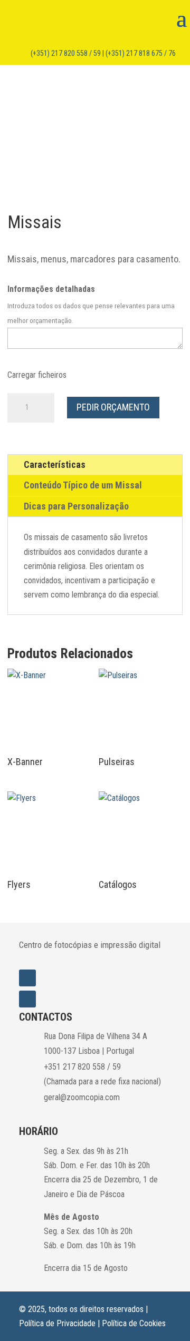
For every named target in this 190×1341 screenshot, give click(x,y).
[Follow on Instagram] (27, 978)
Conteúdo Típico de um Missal (83, 485)
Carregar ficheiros (36, 375)
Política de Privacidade (57, 1323)
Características (55, 464)
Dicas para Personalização (76, 506)
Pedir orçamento (113, 407)
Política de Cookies (134, 1323)
